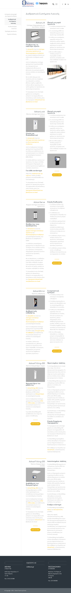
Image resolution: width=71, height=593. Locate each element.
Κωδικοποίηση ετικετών (12, 27)
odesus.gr (30, 567)
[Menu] (56, 4)
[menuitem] (52, 4)
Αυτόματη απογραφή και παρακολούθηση (11, 15)
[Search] (52, 4)
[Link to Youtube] (65, 4)
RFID (12, 590)
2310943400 (51, 568)
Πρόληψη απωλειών (11, 31)
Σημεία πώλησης (12, 34)
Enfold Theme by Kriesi (20, 590)
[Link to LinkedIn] (68, 4)
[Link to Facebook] (62, 4)
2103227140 (8, 568)
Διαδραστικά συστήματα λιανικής (12, 21)
